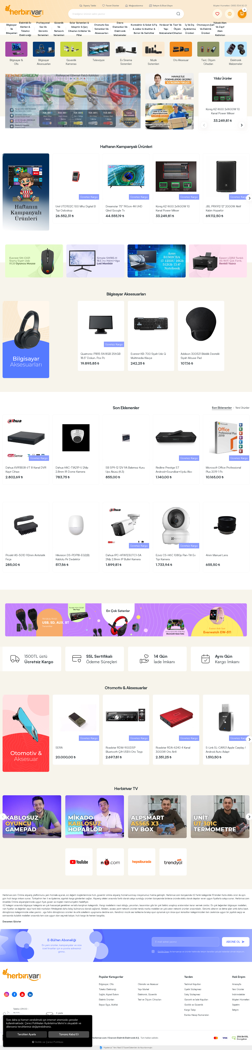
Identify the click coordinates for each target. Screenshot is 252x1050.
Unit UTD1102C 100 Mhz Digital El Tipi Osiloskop (76, 208)
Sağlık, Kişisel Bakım (109, 994)
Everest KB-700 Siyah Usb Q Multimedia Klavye (148, 356)
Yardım (188, 976)
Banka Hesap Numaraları (196, 1015)
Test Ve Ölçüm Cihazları (177, 28)
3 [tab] (63, 126)
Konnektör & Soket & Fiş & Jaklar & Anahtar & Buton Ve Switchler (144, 28)
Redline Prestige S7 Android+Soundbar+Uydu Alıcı (174, 469)
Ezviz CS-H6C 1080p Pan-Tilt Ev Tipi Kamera (176, 557)
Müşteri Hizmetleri (240, 999)
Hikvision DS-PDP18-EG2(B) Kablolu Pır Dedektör (72, 557)
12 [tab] (88, 126)
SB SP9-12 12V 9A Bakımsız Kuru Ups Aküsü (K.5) (125, 469)
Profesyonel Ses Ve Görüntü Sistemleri (43, 29)
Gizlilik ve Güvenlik (193, 1004)
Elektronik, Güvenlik (147, 994)
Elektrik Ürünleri (106, 999)
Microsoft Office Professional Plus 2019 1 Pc (223, 469)
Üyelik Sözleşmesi (192, 989)
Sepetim (236, 1004)
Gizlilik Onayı (163, 951)
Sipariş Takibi (89, 5)
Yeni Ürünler (238, 989)
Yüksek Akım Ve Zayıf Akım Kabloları (219, 29)
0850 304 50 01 (239, 5)
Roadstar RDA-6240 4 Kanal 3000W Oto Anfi (173, 749)
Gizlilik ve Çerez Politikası (49, 1041)
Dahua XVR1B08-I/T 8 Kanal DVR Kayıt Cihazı (25, 469)
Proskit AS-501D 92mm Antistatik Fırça (25, 557)
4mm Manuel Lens (217, 555)
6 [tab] (71, 126)
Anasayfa (236, 984)
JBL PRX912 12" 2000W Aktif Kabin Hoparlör (223, 208)
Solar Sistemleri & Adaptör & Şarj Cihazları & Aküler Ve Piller (79, 29)
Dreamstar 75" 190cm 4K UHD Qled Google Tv (124, 208)
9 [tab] (79, 126)
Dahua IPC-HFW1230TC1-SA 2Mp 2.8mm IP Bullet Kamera (123, 557)
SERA (59, 747)
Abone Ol (233, 941)
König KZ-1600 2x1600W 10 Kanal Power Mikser (223, 111)
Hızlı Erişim (238, 976)
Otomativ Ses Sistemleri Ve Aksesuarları (101, 28)
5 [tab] (68, 126)
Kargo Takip (190, 1009)
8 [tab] (77, 126)
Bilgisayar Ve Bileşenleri (11, 28)
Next (241, 125)
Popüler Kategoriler (111, 976)
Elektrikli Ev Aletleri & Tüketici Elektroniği (25, 29)
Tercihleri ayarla (26, 1034)
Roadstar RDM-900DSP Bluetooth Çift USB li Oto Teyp (124, 749)
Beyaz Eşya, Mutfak (108, 1004)
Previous (203, 125)
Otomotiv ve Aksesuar (148, 984)
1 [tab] (57, 126)
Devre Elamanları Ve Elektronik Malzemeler (120, 29)
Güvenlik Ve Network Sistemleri (58, 29)
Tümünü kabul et (69, 1034)
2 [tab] (60, 126)
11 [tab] (85, 126)
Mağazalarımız (135, 5)
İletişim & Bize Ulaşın (162, 5)
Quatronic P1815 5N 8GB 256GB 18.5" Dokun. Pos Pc (101, 356)
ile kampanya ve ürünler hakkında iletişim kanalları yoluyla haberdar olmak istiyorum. (201, 951)
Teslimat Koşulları (192, 984)
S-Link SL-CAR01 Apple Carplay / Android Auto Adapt (226, 749)
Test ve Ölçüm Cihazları (149, 999)
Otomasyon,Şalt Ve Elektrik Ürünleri (204, 28)
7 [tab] (74, 126)
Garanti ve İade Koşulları (196, 999)
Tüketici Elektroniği (107, 989)
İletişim (235, 1009)
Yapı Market (143, 989)
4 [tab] (66, 126)
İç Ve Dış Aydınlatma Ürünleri (189, 28)
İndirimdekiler (238, 994)
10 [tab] (82, 126)
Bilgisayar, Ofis (106, 984)
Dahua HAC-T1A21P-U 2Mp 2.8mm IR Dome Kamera (72, 469)
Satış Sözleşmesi (192, 994)
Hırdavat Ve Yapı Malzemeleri (165, 28)
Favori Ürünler (112, 5)
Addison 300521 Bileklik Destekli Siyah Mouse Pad (200, 356)
